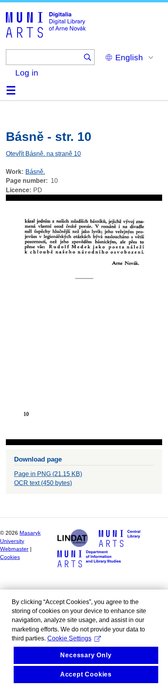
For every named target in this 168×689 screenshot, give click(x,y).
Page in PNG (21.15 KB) (48, 474)
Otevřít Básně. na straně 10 (43, 153)
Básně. (35, 171)
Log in (26, 72)
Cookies (10, 557)
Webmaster (14, 549)
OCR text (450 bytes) (43, 483)
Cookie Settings (69, 638)
